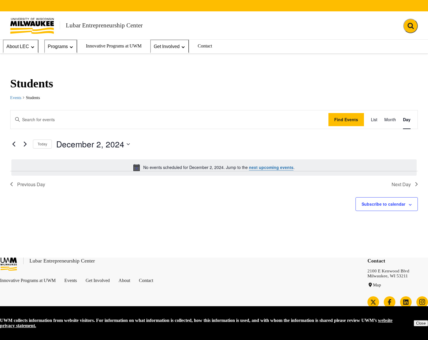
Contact (205, 45)
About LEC (17, 46)
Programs (58, 46)
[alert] (214, 167)
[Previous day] (13, 144)
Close (421, 323)
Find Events (346, 119)
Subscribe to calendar (383, 204)
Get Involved (167, 46)
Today (42, 143)
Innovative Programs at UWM (114, 45)
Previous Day (31, 184)
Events (15, 98)
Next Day (401, 184)
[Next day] (25, 144)
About (124, 280)
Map (377, 285)
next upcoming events (271, 167)
